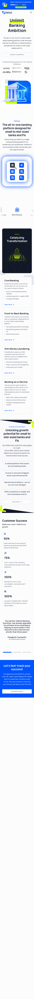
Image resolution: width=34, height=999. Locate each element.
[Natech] (7, 12)
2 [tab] (14, 653)
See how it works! (21, 7)
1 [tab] (4, 653)
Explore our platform (17, 55)
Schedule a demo (17, 691)
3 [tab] (23, 653)
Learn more (8, 305)
